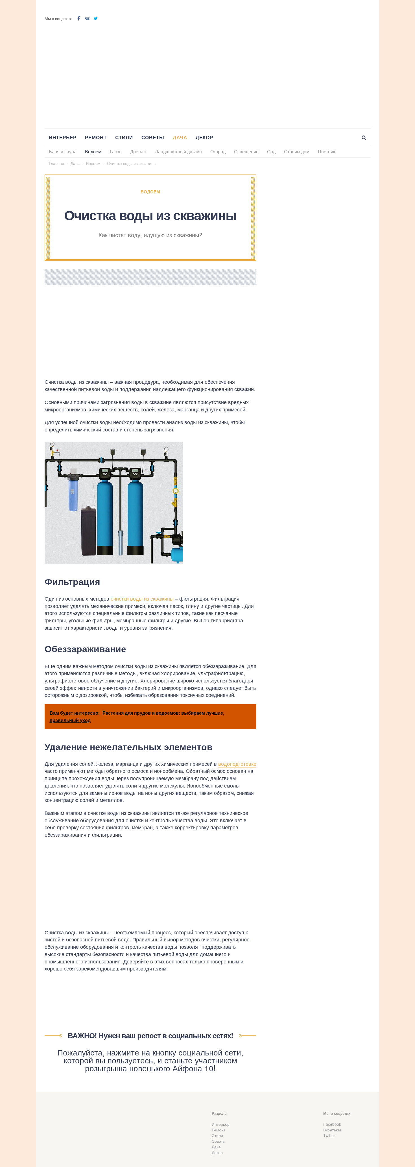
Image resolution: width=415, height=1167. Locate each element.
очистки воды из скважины (142, 598)
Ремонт (96, 137)
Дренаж (138, 151)
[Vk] (87, 18)
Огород (218, 151)
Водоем (93, 151)
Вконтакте (332, 1130)
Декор (204, 137)
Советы (152, 137)
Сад (271, 151)
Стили (124, 137)
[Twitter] (95, 18)
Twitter (329, 1135)
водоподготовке (237, 763)
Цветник (326, 151)
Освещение (246, 151)
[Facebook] (79, 18)
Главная (56, 163)
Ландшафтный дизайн (178, 151)
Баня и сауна (63, 151)
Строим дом (296, 151)
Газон (116, 151)
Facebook (332, 1124)
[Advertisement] (208, 76)
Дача (180, 137)
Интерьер (63, 137)
